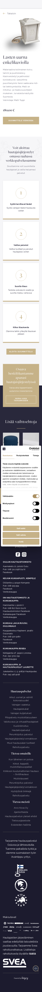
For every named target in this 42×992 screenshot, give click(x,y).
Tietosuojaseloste (21, 820)
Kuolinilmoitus (21, 726)
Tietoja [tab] (36, 455)
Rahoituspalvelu (21, 747)
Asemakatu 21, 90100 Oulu (15, 566)
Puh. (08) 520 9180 (11, 636)
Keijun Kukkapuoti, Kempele (19, 578)
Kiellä (21, 542)
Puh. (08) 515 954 (11, 586)
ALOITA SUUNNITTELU (21, 352)
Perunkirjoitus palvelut (21, 734)
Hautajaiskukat (21, 709)
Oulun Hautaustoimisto (17, 562)
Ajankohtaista (21, 812)
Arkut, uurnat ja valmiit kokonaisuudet (21, 699)
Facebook (7, 572)
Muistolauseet (21, 778)
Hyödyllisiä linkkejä (21, 791)
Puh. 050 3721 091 (11, 656)
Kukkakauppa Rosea (14, 648)
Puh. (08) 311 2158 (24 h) (14, 569)
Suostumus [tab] (8, 455)
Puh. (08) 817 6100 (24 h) (14, 608)
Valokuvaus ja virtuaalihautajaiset (21, 721)
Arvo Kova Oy (21, 808)
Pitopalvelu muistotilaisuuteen (21, 717)
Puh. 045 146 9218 (11, 674)
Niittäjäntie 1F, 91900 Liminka (17, 653)
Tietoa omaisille (21, 753)
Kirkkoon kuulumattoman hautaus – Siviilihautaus (21, 773)
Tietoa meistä (21, 802)
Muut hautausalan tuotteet (21, 743)
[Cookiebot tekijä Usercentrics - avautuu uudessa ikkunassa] (29, 448)
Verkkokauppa (10, 592)
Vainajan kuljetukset (21, 713)
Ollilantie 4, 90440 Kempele (16, 583)
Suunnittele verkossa (21, 120)
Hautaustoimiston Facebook (16, 611)
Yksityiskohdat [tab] (22, 455)
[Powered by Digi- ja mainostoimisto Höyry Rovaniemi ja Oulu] (21, 978)
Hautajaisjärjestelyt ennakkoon (21, 738)
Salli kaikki (21, 528)
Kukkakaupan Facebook (14, 614)
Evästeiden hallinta (21, 825)
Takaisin (11, 13)
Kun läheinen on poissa (21, 759)
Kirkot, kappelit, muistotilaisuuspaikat (21, 765)
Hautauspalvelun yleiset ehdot (21, 816)
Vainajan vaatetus (21, 704)
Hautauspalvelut (21, 691)
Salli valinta (21, 535)
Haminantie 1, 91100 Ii (13, 605)
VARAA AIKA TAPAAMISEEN (21, 400)
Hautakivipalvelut (21, 730)
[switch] (36, 503)
